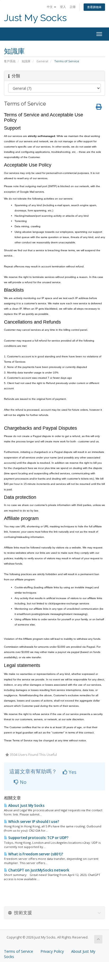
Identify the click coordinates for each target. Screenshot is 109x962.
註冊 (73, 7)
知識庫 (26, 61)
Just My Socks (35, 17)
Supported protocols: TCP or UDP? (38, 837)
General (42, 61)
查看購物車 (94, 7)
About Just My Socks (25, 805)
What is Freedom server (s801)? (35, 854)
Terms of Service (18, 951)
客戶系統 (10, 61)
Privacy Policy (52, 951)
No (22, 782)
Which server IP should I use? (33, 821)
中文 (50, 7)
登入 (63, 7)
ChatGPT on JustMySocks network (38, 870)
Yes (71, 772)
